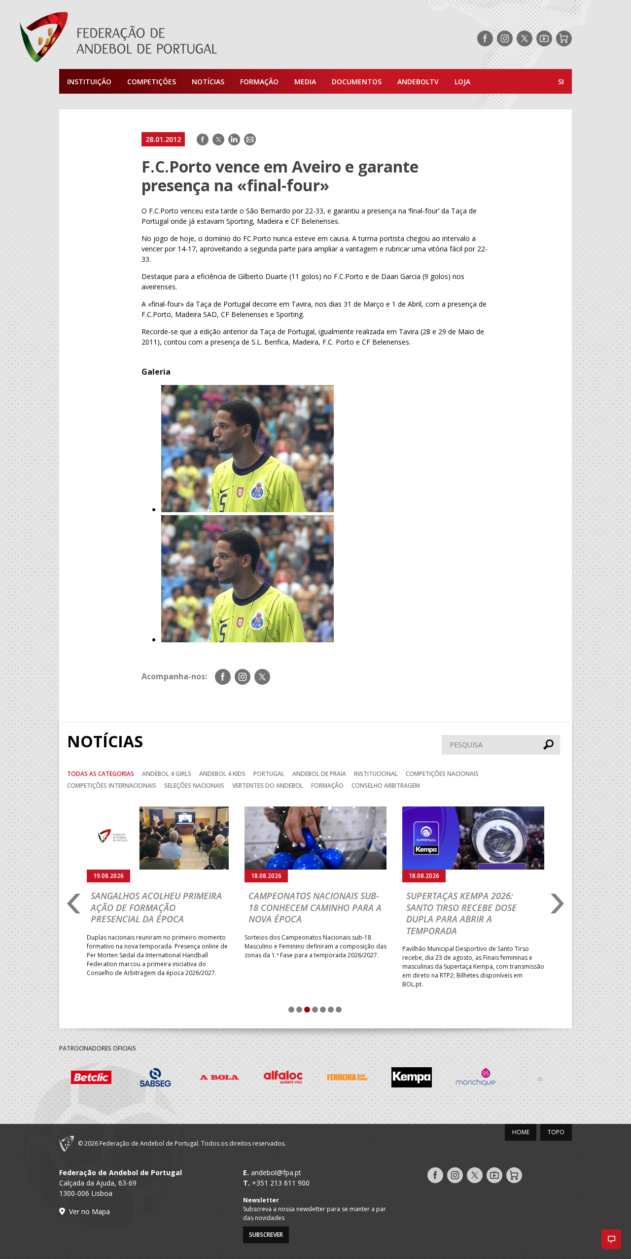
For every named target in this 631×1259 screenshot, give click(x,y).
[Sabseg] (155, 1078)
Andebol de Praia (319, 773)
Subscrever (266, 1234)
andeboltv (418, 81)
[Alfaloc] (283, 1078)
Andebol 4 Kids (222, 773)
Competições (151, 81)
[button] (611, 1239)
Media (305, 81)
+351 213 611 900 (281, 1183)
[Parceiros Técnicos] (540, 1078)
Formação (259, 81)
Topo (556, 1132)
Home (520, 1132)
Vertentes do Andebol (267, 785)
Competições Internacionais (111, 785)
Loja (462, 81)
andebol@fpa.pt (276, 1172)
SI (561, 81)
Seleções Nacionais (194, 785)
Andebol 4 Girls (166, 773)
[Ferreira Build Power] (347, 1079)
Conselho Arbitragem (385, 785)
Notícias (208, 81)
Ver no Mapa (89, 1211)
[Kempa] (412, 1078)
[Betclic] (91, 1079)
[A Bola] (219, 1078)
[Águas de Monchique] (476, 1078)
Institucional (376, 773)
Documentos (357, 81)
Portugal (268, 773)
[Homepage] (157, 38)
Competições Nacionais (442, 773)
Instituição (89, 81)
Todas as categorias (100, 773)
